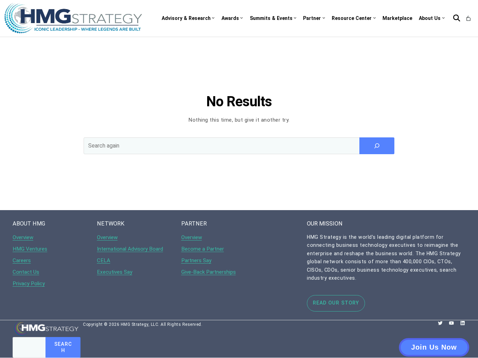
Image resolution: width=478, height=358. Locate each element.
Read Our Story (336, 303)
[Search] (376, 145)
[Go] (456, 18)
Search (63, 347)
